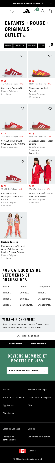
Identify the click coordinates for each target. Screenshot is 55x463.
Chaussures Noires (43, 305)
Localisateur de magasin (39, 397)
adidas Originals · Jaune (42, 293)
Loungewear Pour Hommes (26, 305)
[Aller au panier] (50, 11)
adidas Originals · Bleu (7, 305)
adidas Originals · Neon (25, 293)
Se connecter (15, 344)
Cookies (31, 429)
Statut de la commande (13, 397)
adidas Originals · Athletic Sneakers (7, 293)
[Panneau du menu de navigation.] (5, 11)
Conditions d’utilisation (39, 437)
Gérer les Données (11, 429)
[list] (22, 45)
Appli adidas (9, 405)
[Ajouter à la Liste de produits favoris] (22, 57)
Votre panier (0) (38, 344)
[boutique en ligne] (26, 12)
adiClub (6, 390)
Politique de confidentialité (9, 438)
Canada (32, 451)
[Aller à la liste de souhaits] (12, 11)
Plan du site (8, 413)
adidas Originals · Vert (25, 287)
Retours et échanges (37, 390)
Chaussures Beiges (43, 299)
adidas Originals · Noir (7, 299)
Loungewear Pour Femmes (44, 287)
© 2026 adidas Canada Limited (27, 459)
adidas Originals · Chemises (7, 287)
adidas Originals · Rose (25, 299)
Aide (30, 405)
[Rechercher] (42, 11)
